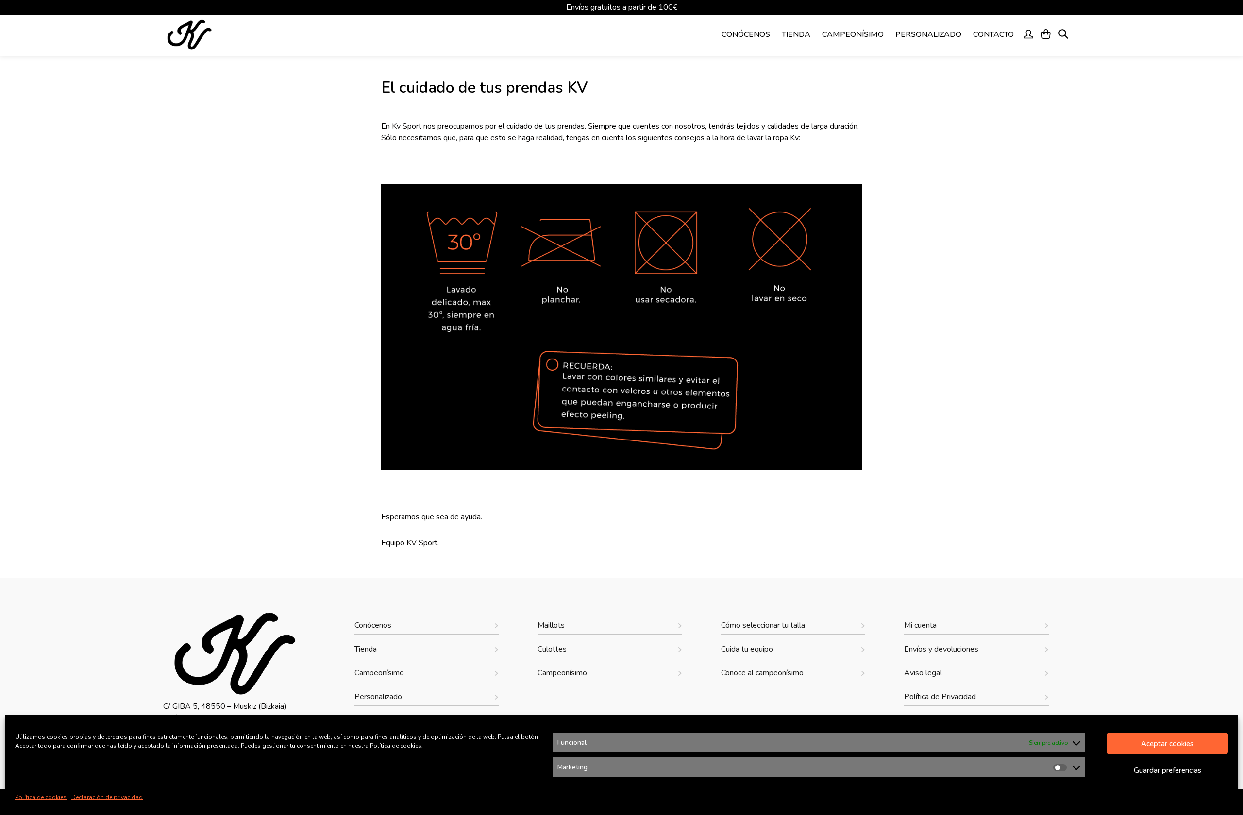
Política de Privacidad (940, 696)
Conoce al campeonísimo (762, 673)
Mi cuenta (920, 625)
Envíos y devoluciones (941, 649)
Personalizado (928, 34)
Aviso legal (923, 673)
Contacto (993, 34)
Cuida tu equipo (747, 649)
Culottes (552, 649)
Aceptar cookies (1167, 744)
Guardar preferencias (1167, 770)
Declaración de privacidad (107, 797)
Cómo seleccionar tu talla (763, 625)
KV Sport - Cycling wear (218, 35)
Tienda (796, 34)
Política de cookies (41, 797)
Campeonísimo (853, 34)
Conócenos (746, 34)
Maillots (551, 625)
